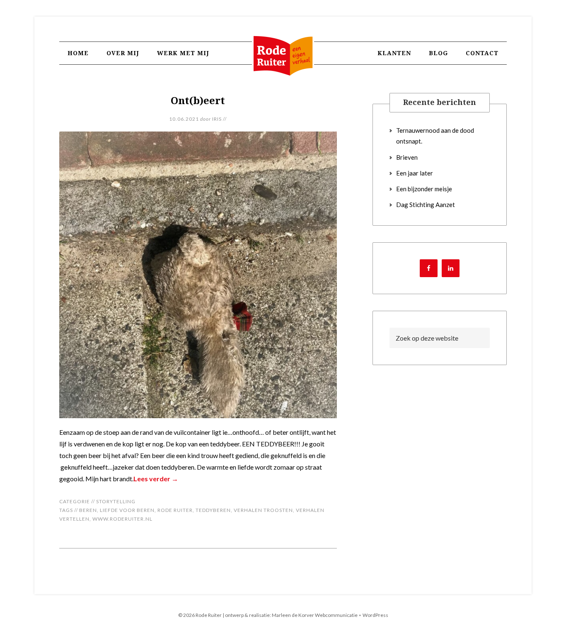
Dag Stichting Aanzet (425, 204)
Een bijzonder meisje (424, 189)
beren (88, 510)
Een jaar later (414, 173)
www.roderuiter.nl (122, 519)
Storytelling (115, 501)
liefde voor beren (127, 510)
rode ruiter (175, 510)
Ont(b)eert (198, 100)
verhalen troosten (263, 510)
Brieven (407, 157)
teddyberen (213, 510)
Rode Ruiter (283, 64)
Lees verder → (155, 478)
